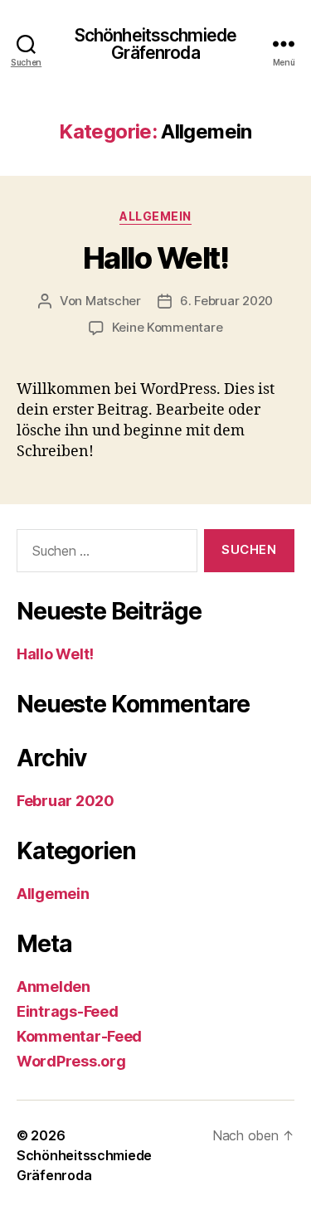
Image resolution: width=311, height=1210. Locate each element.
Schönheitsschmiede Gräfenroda (155, 44)
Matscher (113, 301)
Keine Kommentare (167, 327)
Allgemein (155, 216)
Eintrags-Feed (68, 1011)
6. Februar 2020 (226, 301)
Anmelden (53, 986)
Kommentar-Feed (79, 1036)
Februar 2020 (65, 800)
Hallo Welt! (156, 258)
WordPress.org (71, 1061)
